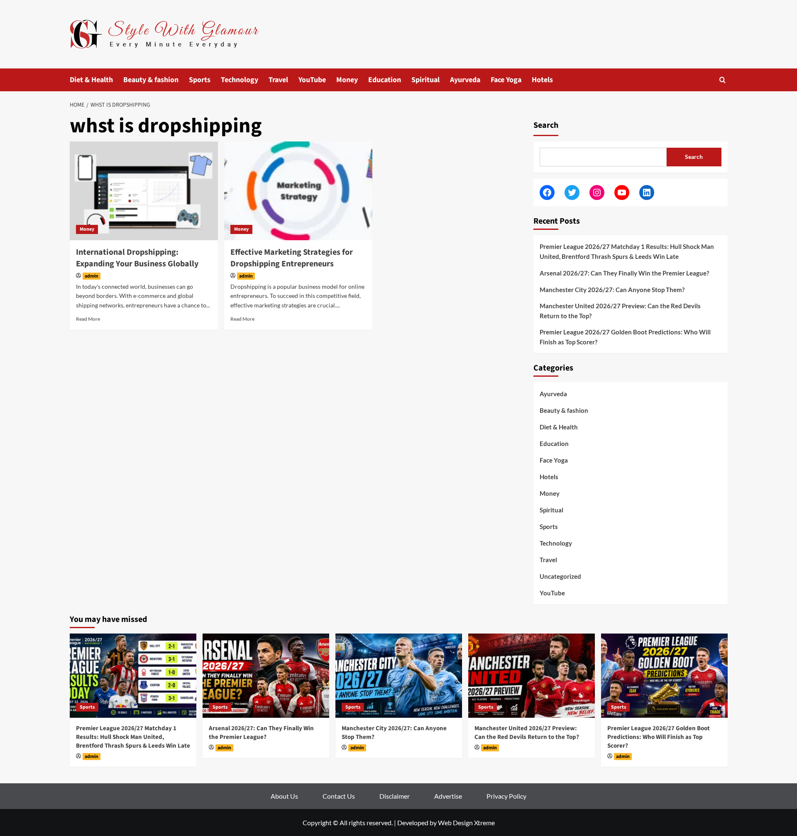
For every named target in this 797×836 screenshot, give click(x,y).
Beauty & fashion (150, 80)
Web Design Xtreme (466, 822)
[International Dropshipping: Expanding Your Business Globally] (144, 190)
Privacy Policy (506, 796)
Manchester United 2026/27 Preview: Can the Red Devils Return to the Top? (620, 310)
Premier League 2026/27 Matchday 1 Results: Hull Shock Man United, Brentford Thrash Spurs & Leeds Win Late (627, 251)
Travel (278, 80)
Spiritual (425, 80)
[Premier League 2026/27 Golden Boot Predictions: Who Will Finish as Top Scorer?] (664, 676)
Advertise (448, 796)
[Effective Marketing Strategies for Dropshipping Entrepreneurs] (298, 190)
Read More (88, 319)
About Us (284, 796)
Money (347, 80)
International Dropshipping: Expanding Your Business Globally (137, 258)
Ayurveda (465, 80)
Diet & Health (91, 80)
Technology (239, 80)
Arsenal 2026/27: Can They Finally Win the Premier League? (624, 273)
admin (91, 276)
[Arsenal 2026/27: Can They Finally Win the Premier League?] (266, 676)
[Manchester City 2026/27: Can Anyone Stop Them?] (398, 676)
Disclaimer (394, 796)
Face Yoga (506, 80)
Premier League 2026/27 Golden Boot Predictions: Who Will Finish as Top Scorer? (625, 337)
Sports (199, 80)
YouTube (312, 80)
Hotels (542, 80)
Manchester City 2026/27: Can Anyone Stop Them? (612, 289)
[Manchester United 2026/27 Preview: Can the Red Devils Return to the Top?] (531, 676)
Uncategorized (560, 576)
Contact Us (339, 796)
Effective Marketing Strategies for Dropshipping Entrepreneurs (291, 258)
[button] (722, 80)
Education (384, 80)
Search (545, 125)
